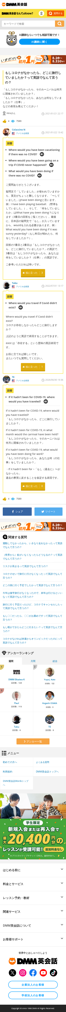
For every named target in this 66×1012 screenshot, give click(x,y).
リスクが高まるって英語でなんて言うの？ (25, 566)
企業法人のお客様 (33, 984)
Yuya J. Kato (49, 679)
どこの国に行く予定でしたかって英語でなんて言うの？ (32, 585)
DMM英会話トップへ (47, 771)
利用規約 (7, 771)
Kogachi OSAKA (49, 703)
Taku (16, 726)
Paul (16, 703)
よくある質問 (42, 762)
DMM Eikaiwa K (16, 679)
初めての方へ (10, 762)
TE (49, 726)
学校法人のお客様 (33, 995)
